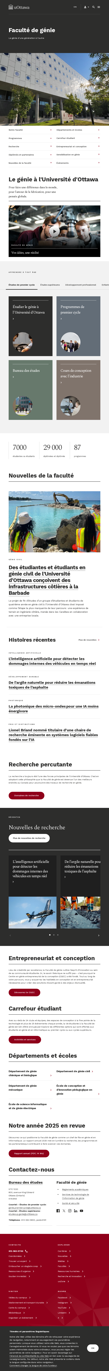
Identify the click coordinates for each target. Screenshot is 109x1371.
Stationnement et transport (26, 1302)
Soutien (17, 1276)
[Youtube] (81, 1211)
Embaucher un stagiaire (23, 1266)
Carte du (17, 1307)
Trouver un (18, 1261)
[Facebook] (58, 1210)
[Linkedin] (75, 1210)
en (75, 7)
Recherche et (69, 1276)
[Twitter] (64, 1210)
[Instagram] (69, 1210)
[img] (19, 7)
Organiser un (21, 1318)
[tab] (21, 286)
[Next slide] (98, 936)
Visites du (18, 1297)
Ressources (19, 1271)
